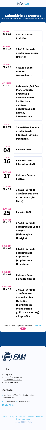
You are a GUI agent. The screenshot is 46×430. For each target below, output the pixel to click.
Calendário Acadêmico (13, 377)
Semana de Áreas (11, 382)
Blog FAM (8, 374)
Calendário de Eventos (13, 380)
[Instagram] (12, 405)
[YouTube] (6, 405)
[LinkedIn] (9, 405)
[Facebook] (3, 405)
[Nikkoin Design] (26, 422)
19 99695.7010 (24, 401)
